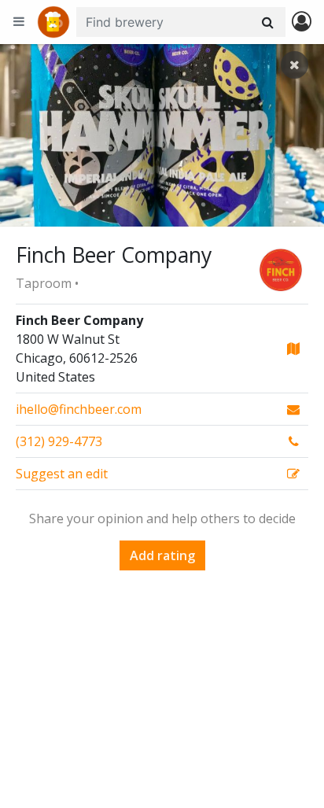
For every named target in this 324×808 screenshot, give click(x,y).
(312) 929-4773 (59, 441)
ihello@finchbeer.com (79, 409)
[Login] (301, 22)
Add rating (162, 555)
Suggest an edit (62, 473)
